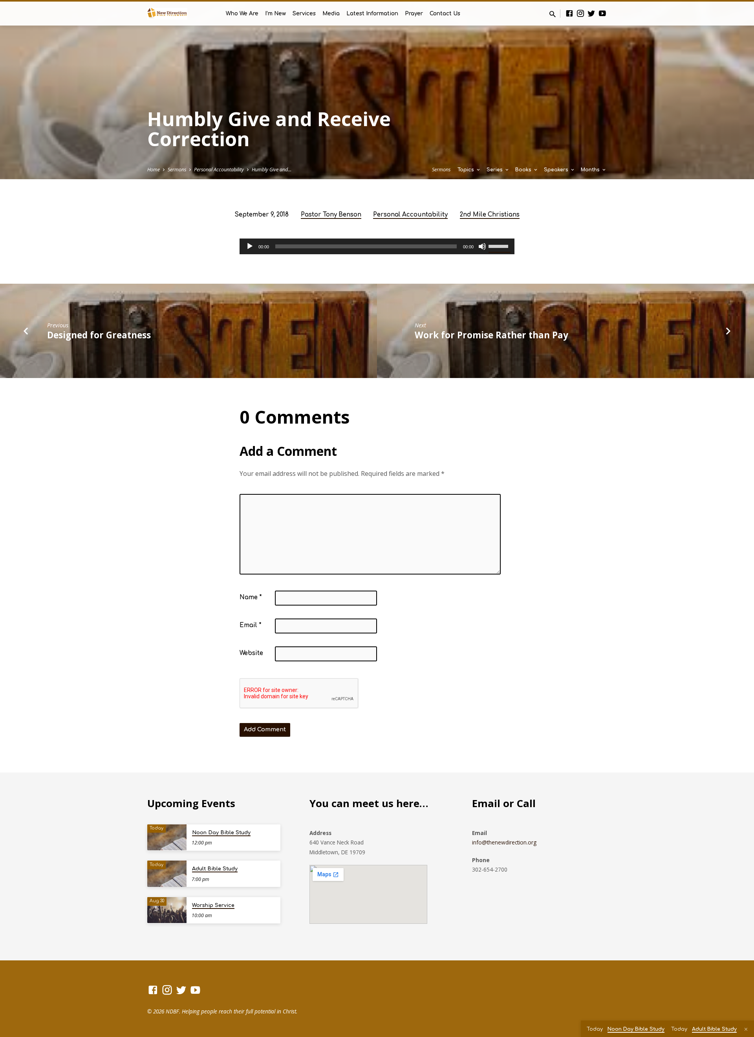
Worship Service (213, 905)
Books (524, 170)
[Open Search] (552, 14)
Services (304, 14)
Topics (467, 170)
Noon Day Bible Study (221, 832)
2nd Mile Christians (490, 214)
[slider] (500, 246)
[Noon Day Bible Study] (167, 837)
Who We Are (242, 14)
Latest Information (372, 14)
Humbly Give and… (271, 169)
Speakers (557, 170)
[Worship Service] (167, 910)
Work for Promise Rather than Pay (491, 335)
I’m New (275, 14)
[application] (377, 246)
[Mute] (482, 246)
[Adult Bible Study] (167, 874)
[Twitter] (591, 13)
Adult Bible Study (215, 869)
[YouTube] (602, 13)
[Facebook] (569, 13)
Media (331, 14)
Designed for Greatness (99, 335)
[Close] (746, 1029)
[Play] (250, 246)
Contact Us (445, 14)
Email (251, 625)
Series (495, 170)
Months (591, 170)
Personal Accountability (219, 169)
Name (251, 597)
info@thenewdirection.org (504, 842)
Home (153, 169)
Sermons (177, 169)
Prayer (414, 14)
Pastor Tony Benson (331, 214)
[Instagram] (580, 13)
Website (251, 653)
